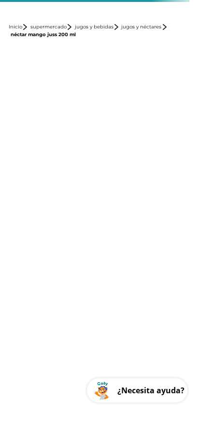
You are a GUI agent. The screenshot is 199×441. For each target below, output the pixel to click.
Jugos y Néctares (141, 27)
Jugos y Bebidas (94, 27)
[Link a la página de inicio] (18, 27)
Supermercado (48, 27)
